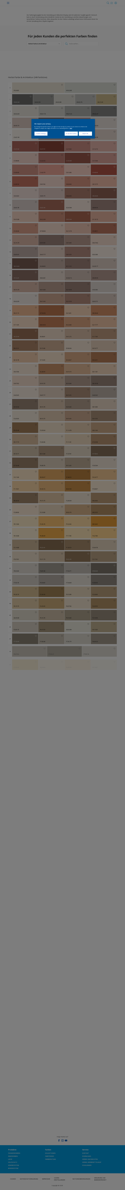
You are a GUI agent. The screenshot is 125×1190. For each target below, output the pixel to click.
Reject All (85, 133)
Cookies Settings (41, 133)
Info (71, 128)
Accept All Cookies (71, 133)
